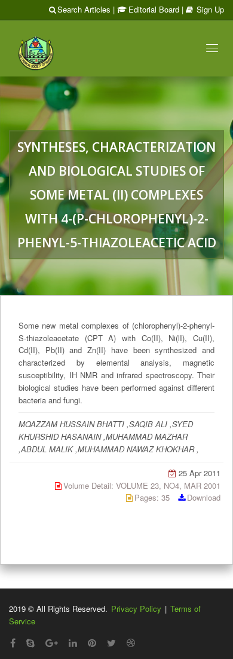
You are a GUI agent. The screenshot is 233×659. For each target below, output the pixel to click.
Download (203, 497)
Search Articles (84, 9)
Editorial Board (153, 9)
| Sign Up (203, 9)
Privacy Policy (136, 608)
